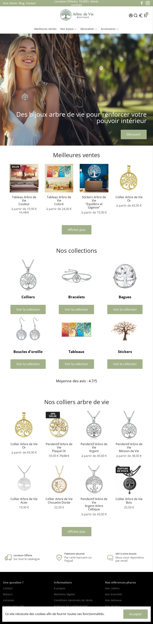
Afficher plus (76, 230)
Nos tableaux (113, 600)
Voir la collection (28, 309)
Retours (8, 594)
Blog (21, 3)
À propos (59, 588)
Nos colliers (112, 588)
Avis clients (10, 3)
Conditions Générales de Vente (73, 600)
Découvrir (134, 134)
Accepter (135, 614)
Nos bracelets (113, 594)
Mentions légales (64, 594)
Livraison (8, 600)
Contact (31, 3)
